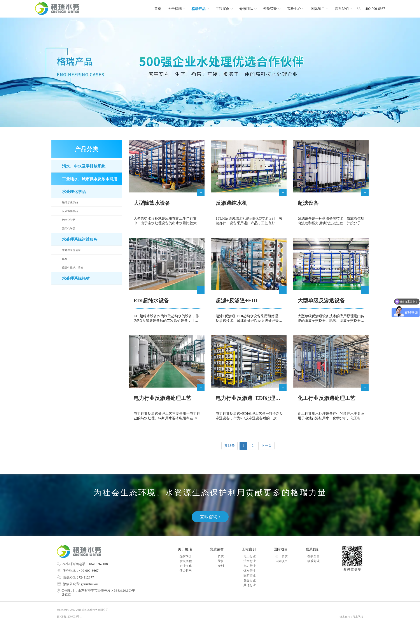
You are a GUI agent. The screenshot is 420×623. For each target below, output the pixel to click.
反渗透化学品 (70, 211)
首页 (157, 9)
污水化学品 (68, 219)
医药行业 (249, 575)
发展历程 (186, 561)
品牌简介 (186, 556)
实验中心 (294, 9)
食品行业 (249, 580)
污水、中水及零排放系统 (83, 166)
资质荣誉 (270, 9)
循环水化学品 (70, 202)
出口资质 (281, 556)
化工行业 (249, 556)
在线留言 (313, 556)
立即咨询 (209, 516)
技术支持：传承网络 (351, 616)
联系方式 (313, 561)
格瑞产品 (199, 9)
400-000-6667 (89, 570)
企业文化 (186, 566)
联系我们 (342, 9)
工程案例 (222, 9)
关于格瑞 (175, 9)
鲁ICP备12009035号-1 (69, 616)
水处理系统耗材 (76, 278)
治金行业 (249, 561)
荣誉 (221, 561)
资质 (221, 556)
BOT (64, 258)
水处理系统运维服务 (80, 239)
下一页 (266, 445)
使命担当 (186, 570)
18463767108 (98, 564)
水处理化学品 (74, 191)
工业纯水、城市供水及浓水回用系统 (349, 112)
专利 (221, 566)
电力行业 (249, 566)
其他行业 (249, 585)
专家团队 (246, 9)
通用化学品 (68, 228)
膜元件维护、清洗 (72, 267)
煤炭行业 (249, 570)
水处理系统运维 (71, 250)
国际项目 (318, 9)
